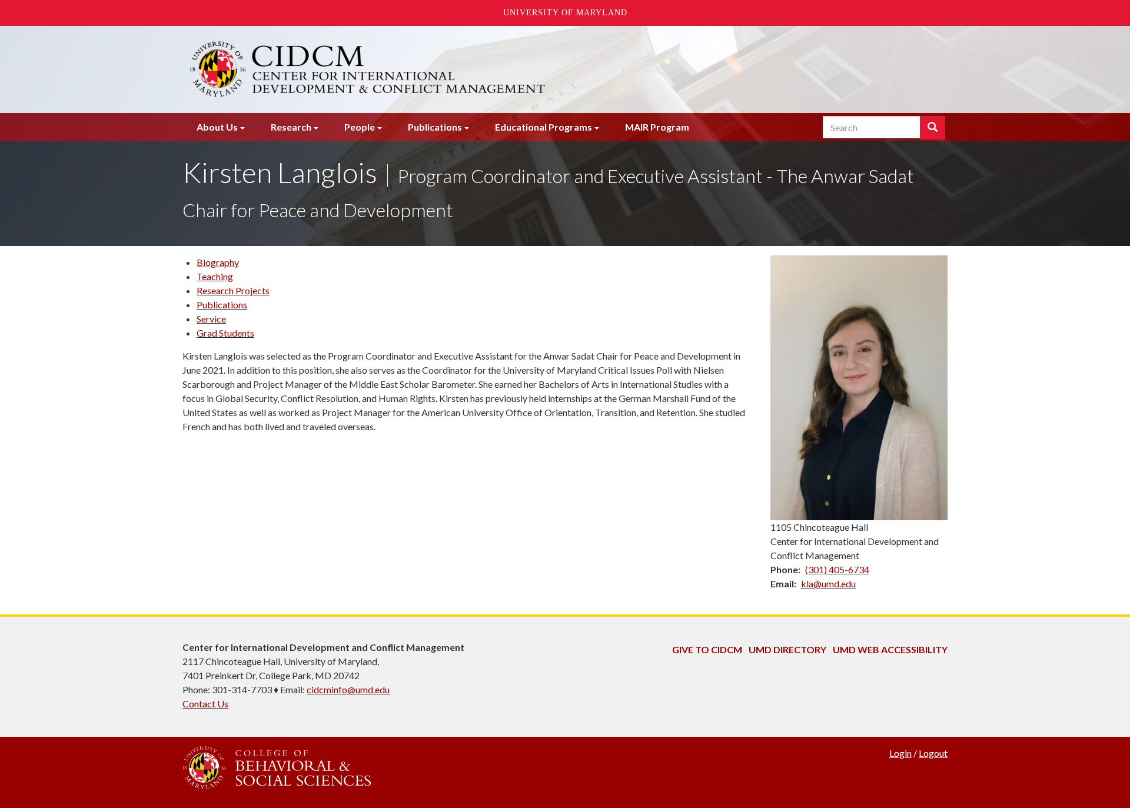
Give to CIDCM (707, 649)
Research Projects (233, 290)
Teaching (215, 276)
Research (291, 126)
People (359, 126)
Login (900, 753)
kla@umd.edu (828, 583)
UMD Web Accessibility (890, 649)
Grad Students (225, 332)
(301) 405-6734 (837, 569)
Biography (218, 262)
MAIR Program (657, 126)
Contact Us (205, 703)
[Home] (434, 69)
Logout (933, 753)
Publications (435, 126)
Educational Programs (543, 126)
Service (211, 318)
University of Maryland (565, 12)
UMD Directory (787, 649)
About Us (217, 126)
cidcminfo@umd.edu (348, 689)
